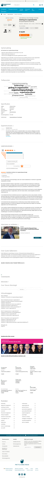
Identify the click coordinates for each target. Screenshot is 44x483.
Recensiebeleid (5, 456)
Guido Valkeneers (22, 17)
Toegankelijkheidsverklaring (19, 470)
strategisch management (27, 418)
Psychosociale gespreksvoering (22, 371)
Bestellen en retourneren (4, 449)
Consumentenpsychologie (6, 276)
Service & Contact (30, 470)
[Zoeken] (33, 5)
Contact (3, 443)
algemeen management (6, 405)
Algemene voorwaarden (19, 468)
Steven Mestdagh (30, 17)
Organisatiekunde (10, 14)
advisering (3, 403)
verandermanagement (26, 420)
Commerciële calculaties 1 (6, 371)
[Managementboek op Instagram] (24, 474)
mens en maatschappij (5, 426)
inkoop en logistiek (4, 414)
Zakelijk (15, 439)
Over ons (4, 441)
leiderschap (3, 422)
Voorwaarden (4, 446)
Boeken (5, 14)
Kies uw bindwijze (22, 26)
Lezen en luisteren (6, 451)
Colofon (26, 468)
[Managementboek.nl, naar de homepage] (6, 6)
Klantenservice (5, 439)
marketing (3, 424)
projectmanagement (26, 412)
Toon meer (21, 289)
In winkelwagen (24, 35)
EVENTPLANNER (33, 390)
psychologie (24, 414)
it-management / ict (5, 418)
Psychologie (19, 117)
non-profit (3, 427)
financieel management (6, 412)
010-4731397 (41, 9)
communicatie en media (6, 409)
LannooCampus (13, 112)
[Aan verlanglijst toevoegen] (31, 35)
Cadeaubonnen (16, 446)
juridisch (2, 420)
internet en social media (6, 416)
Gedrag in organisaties (18, 14)
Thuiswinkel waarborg (9, 468)
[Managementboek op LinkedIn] (19, 474)
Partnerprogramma (6, 458)
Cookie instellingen (9, 470)
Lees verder (8, 136)
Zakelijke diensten (16, 441)
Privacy (31, 468)
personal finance (25, 407)
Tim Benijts (36, 17)
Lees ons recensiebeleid (10, 163)
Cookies (36, 468)
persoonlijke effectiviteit (26, 411)
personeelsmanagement (27, 409)
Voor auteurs (4, 453)
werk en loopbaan (25, 422)
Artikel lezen (37, 237)
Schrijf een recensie (11, 161)
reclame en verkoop (26, 416)
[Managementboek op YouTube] (22, 474)
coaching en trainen (5, 407)
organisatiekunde (25, 405)
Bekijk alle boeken (4, 281)
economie (3, 411)
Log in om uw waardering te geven (12, 168)
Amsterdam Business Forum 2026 (11, 341)
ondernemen (24, 403)
